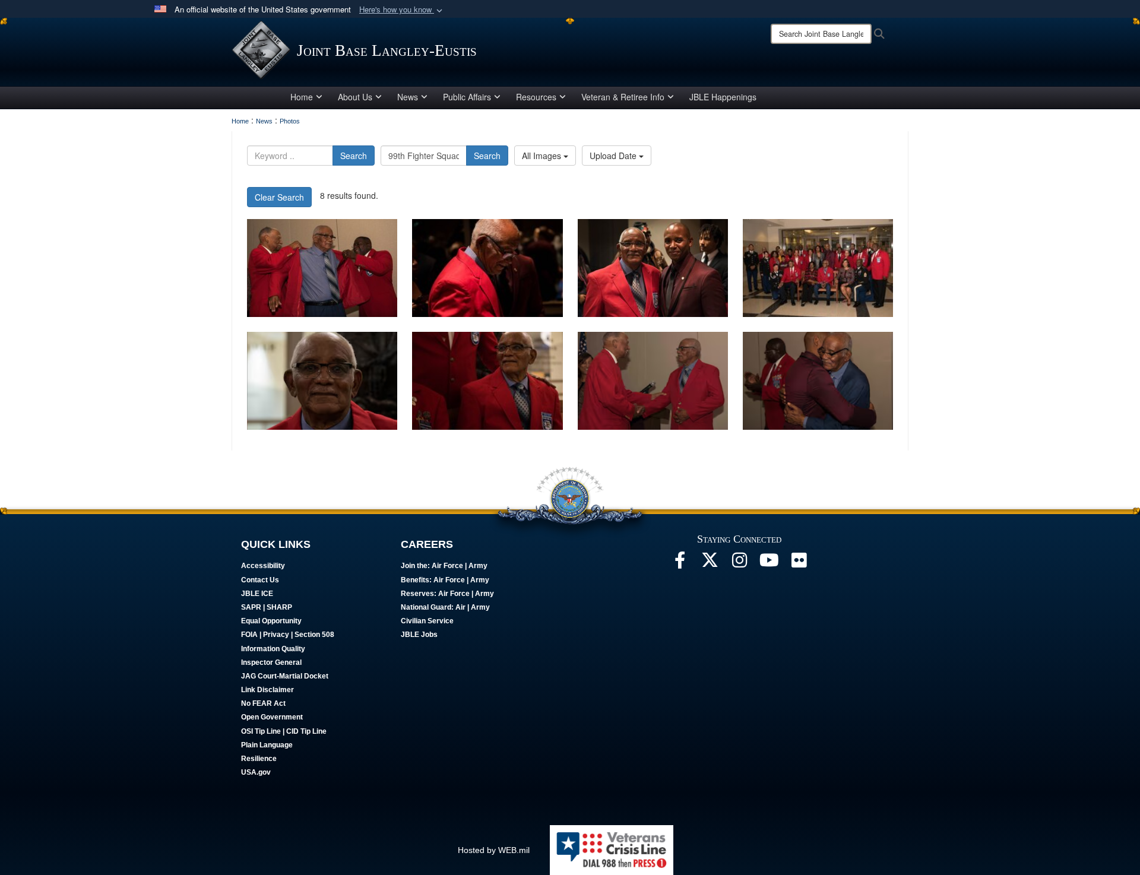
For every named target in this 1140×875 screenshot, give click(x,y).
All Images (542, 155)
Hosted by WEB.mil (494, 850)
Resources (536, 97)
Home (301, 97)
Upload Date (614, 155)
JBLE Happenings (722, 97)
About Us (355, 97)
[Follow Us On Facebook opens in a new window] (680, 563)
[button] (402, 10)
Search (353, 155)
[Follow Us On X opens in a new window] (709, 563)
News (407, 97)
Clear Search (279, 197)
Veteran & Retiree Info (622, 97)
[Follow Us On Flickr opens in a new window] (798, 563)
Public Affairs (467, 97)
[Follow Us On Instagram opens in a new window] (739, 563)
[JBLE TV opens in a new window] (769, 563)
